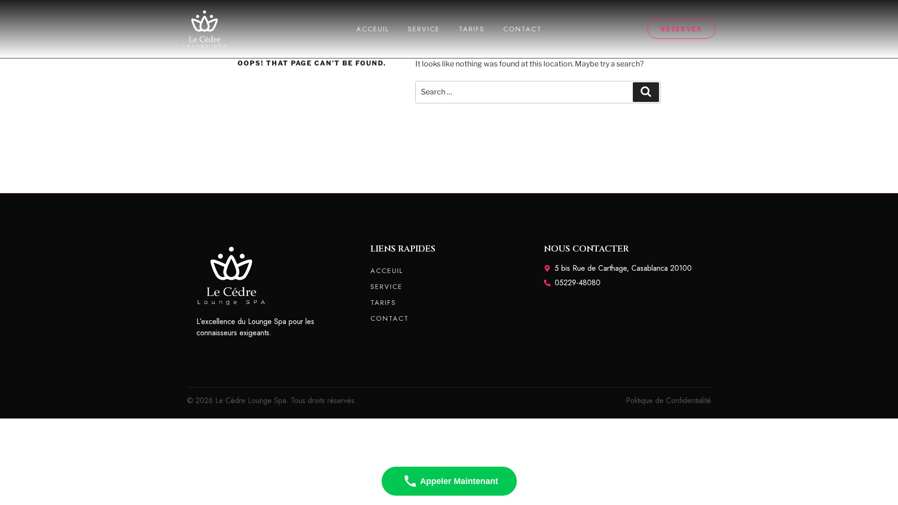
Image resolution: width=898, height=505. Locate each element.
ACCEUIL (372, 29)
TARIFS (472, 29)
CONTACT (522, 29)
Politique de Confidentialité (668, 400)
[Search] (646, 92)
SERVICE (424, 29)
